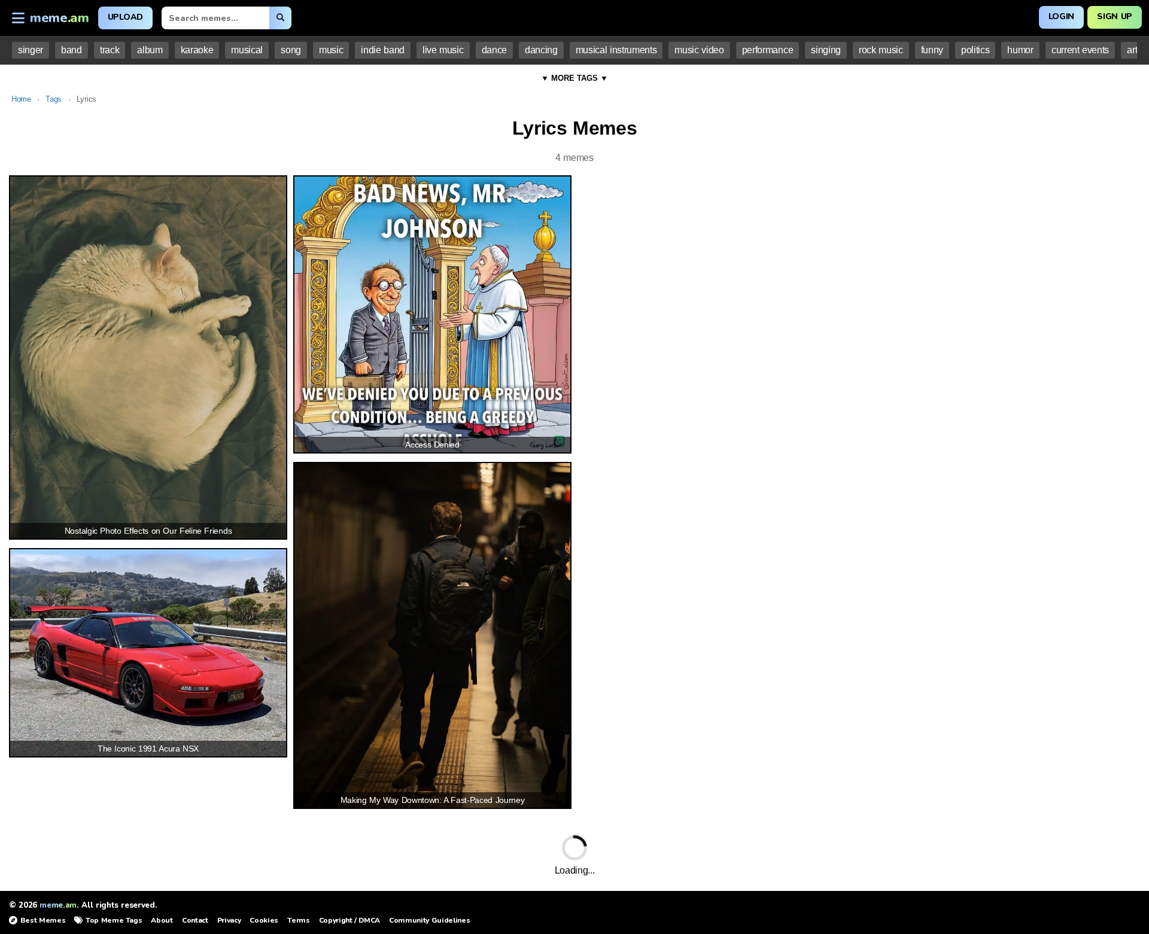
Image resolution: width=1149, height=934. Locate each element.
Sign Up (1114, 16)
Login (1061, 16)
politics (975, 50)
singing (826, 50)
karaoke (197, 50)
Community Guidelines (429, 920)
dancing (541, 50)
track (109, 50)
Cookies (264, 920)
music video (699, 50)
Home (21, 99)
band (71, 50)
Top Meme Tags (114, 920)
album (149, 50)
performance (767, 50)
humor (1020, 50)
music (331, 50)
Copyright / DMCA (349, 920)
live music (443, 50)
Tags (53, 99)
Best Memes (42, 920)
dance (494, 50)
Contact (195, 920)
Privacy (229, 920)
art (1132, 50)
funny (932, 50)
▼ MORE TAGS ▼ (574, 78)
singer (30, 50)
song (291, 50)
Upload (125, 17)
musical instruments (616, 50)
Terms (298, 920)
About (161, 920)
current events (1080, 50)
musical (247, 50)
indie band (383, 50)
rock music (881, 50)
